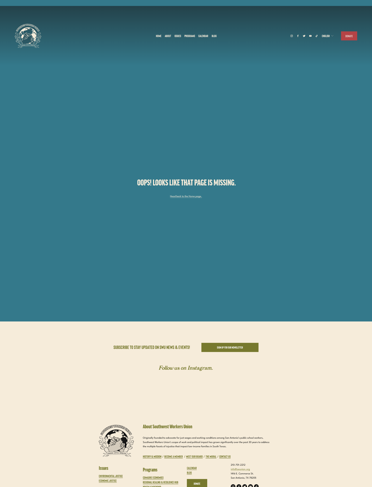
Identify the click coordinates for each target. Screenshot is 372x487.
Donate (349, 36)
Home (158, 36)
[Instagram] (291, 35)
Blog (214, 36)
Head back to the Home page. (186, 196)
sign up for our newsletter (230, 347)
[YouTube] (310, 35)
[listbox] (328, 36)
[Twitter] (304, 35)
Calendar (203, 36)
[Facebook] (297, 35)
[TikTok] (316, 35)
